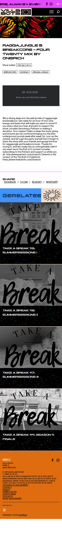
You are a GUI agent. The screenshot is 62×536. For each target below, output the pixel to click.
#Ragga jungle (40, 72)
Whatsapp (52, 181)
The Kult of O (24, 65)
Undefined (23, 515)
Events (6, 489)
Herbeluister (10, 491)
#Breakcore (10, 72)
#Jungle (24, 72)
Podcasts (8, 496)
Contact (7, 487)
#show (9, 259)
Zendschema (9, 494)
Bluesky (37, 181)
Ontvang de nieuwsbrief (15, 485)
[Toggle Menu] (51, 12)
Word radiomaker (12, 498)
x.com (24, 181)
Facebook (10, 181)
